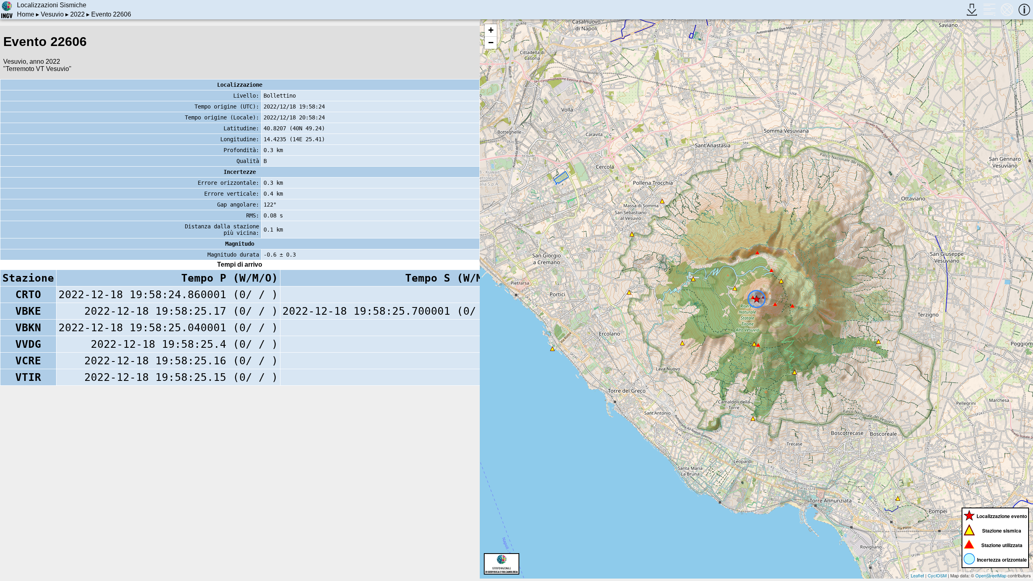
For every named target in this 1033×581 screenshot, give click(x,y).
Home (25, 14)
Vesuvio (52, 14)
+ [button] (490, 30)
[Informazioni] (1024, 9)
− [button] (490, 43)
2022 (77, 14)
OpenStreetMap (990, 575)
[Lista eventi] (989, 9)
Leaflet (917, 575)
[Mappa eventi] (1007, 9)
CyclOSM (937, 575)
